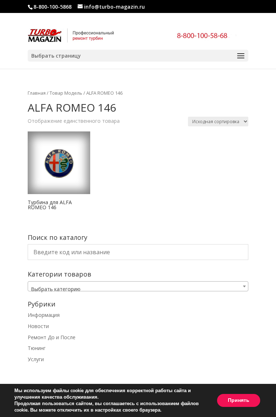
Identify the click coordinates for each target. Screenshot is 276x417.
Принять (238, 400)
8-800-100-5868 (52, 6)
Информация (44, 314)
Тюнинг (37, 348)
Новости (38, 326)
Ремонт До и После (51, 337)
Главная (37, 93)
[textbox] (138, 289)
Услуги (36, 359)
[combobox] (138, 286)
